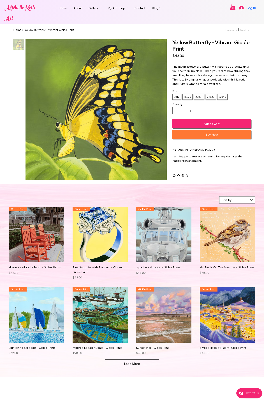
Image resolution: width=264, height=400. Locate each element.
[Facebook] (178, 175)
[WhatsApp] (174, 175)
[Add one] (190, 110)
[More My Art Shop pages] (127, 8)
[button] (233, 7)
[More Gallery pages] (100, 8)
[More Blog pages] (160, 8)
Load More (132, 364)
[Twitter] (187, 175)
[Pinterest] (183, 175)
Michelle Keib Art (19, 14)
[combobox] (237, 199)
